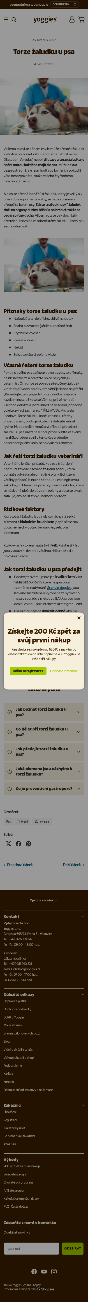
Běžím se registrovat (28, 671)
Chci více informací (64, 671)
